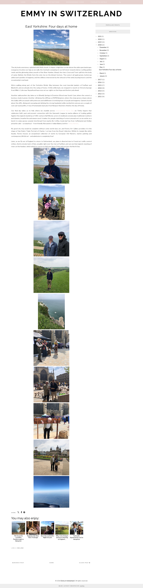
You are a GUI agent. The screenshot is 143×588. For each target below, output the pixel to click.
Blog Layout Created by (71, 586)
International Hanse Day (65, 111)
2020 (99, 39)
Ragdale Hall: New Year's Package (33, 536)
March (102, 73)
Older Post (84, 562)
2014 (99, 88)
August (102, 59)
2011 (99, 96)
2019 (99, 42)
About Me (36, 2)
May (101, 67)
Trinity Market (73, 123)
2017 (99, 79)
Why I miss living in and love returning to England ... (62, 537)
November (103, 50)
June (101, 64)
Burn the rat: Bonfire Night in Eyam (47, 536)
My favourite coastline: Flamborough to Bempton (18, 538)
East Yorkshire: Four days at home (110, 70)
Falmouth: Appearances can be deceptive (76, 537)
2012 (99, 94)
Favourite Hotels (99, 2)
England (20, 548)
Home (23, 2)
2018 (99, 45)
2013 (99, 91)
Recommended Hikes (75, 2)
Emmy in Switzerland (71, 13)
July (101, 61)
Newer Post (19, 562)
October (102, 53)
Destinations (53, 2)
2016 (99, 82)
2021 (99, 36)
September (103, 56)
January (102, 76)
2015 (99, 85)
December (103, 47)
